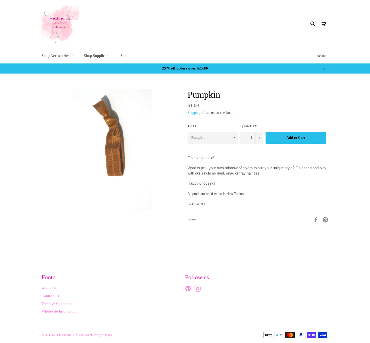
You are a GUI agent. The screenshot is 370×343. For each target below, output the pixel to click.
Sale (124, 56)
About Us (49, 288)
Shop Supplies (95, 56)
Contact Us (50, 296)
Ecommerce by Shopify (98, 335)
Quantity (248, 126)
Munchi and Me (61, 335)
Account (322, 56)
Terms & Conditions (57, 304)
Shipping (194, 113)
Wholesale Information (60, 311)
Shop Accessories (56, 56)
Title (192, 126)
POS (76, 335)
